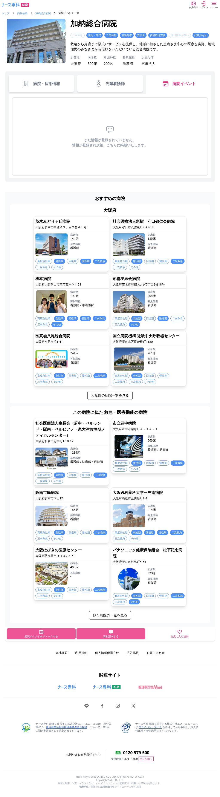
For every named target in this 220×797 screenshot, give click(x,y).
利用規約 (81, 653)
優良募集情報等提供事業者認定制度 (66, 727)
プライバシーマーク (150, 727)
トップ (5, 13)
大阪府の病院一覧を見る (110, 395)
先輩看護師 (115, 83)
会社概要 (61, 653)
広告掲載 (133, 653)
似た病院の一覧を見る (110, 615)
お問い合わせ (156, 653)
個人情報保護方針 (107, 653)
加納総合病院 (43, 13)
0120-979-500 (136, 752)
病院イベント (184, 83)
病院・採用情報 (46, 83)
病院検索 (22, 13)
